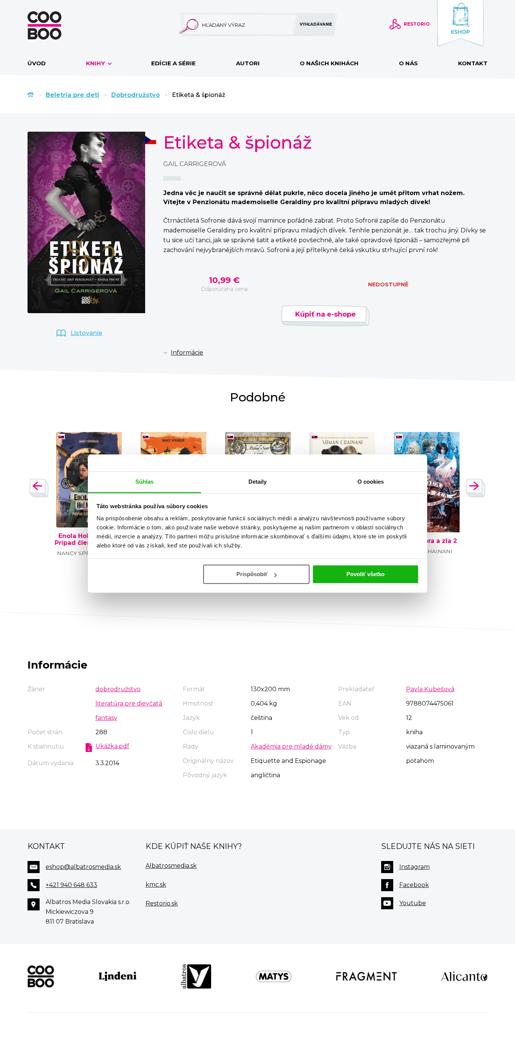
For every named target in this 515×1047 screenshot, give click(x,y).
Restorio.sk (162, 903)
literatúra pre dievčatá (128, 703)
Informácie (187, 352)
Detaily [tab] (257, 481)
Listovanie (86, 333)
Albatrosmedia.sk (171, 865)
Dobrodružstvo (135, 94)
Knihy (96, 63)
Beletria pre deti (72, 94)
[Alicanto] (464, 976)
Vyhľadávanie (316, 24)
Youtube (412, 903)
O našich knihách (329, 63)
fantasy (106, 717)
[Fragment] (366, 976)
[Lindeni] (117, 976)
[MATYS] (274, 976)
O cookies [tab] (370, 481)
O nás (408, 63)
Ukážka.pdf (112, 746)
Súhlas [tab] (144, 481)
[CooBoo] (40, 976)
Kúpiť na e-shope (325, 314)
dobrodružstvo (118, 689)
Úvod (37, 63)
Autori (248, 63)
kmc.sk (156, 884)
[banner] (57, 25)
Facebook (414, 885)
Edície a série (173, 63)
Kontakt (472, 63)
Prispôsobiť (252, 574)
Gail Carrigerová (194, 164)
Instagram (414, 866)
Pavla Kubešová (430, 689)
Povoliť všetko (365, 574)
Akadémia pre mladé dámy (291, 746)
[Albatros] (196, 976)
